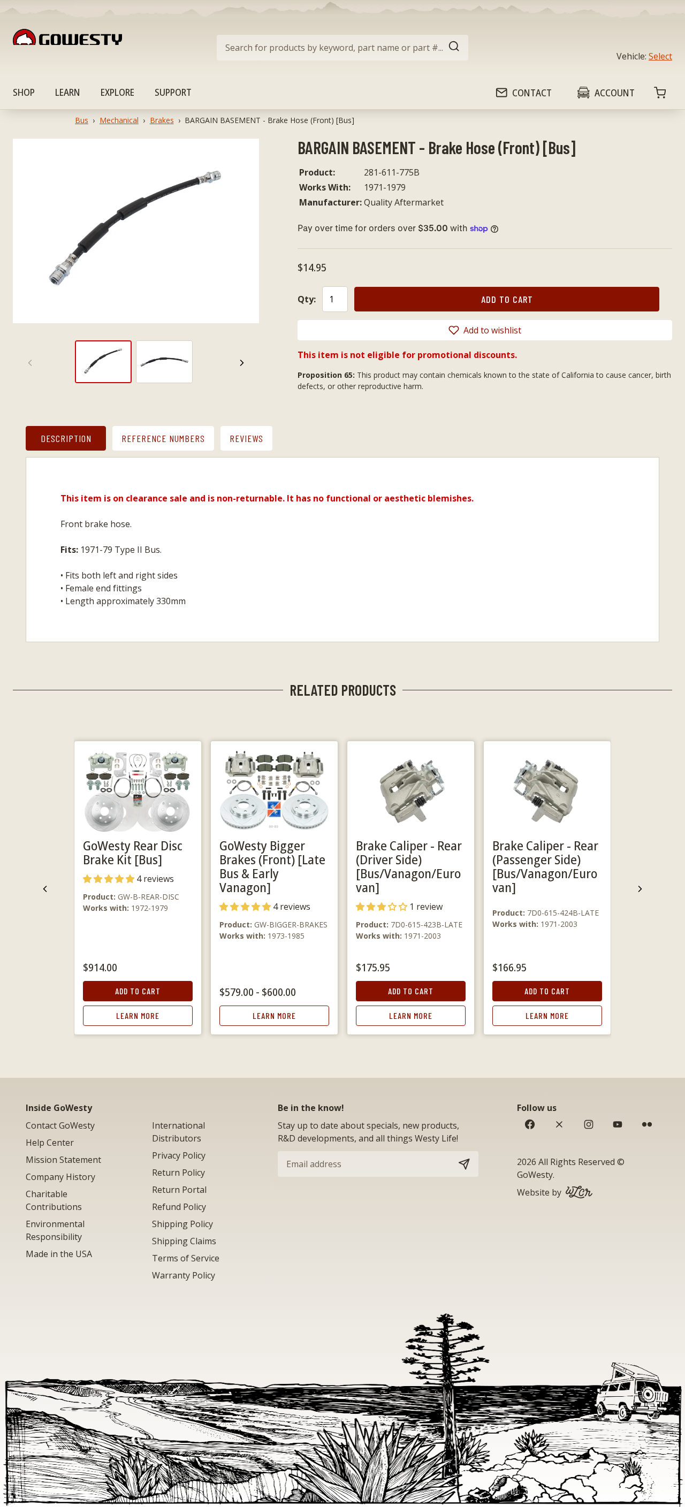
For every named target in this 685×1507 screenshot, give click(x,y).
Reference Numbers (163, 438)
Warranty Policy (183, 1275)
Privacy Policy (179, 1155)
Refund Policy (179, 1207)
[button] (485, 330)
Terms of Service (185, 1258)
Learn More (137, 1015)
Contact (532, 92)
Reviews (246, 438)
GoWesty (535, 1175)
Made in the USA (59, 1254)
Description (66, 438)
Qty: (307, 299)
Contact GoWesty (60, 1125)
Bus (81, 120)
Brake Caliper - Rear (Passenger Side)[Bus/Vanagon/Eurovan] (545, 866)
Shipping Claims (184, 1241)
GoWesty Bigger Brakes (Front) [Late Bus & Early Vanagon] (272, 866)
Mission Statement (63, 1160)
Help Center (50, 1142)
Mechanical (119, 120)
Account (615, 92)
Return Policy (178, 1172)
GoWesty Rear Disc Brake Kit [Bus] (132, 852)
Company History (60, 1177)
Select (660, 56)
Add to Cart (138, 991)
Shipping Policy (182, 1224)
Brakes (162, 120)
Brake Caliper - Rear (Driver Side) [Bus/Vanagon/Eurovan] (409, 866)
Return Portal (179, 1190)
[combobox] (342, 47)
